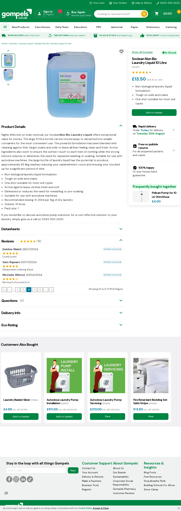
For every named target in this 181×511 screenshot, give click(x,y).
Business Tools (90, 485)
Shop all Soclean (142, 52)
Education (80, 27)
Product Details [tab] (13, 126)
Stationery (153, 27)
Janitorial (116, 27)
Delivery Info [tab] (10, 313)
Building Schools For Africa (159, 485)
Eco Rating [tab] (9, 325)
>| (51, 289)
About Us (118, 468)
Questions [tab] (9, 300)
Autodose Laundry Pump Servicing (106, 401)
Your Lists (96, 2)
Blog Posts (150, 472)
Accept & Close (101, 508)
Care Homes (42, 27)
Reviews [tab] (7, 241)
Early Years (62, 27)
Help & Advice (142, 2)
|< (4, 289)
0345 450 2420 (168, 2)
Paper (134, 27)
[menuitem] (5, 27)
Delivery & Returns (92, 476)
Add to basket (154, 112)
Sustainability (121, 476)
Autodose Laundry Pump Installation (62, 401)
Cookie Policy (85, 508)
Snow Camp (151, 489)
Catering (171, 27)
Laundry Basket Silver (20, 399)
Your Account (90, 472)
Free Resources (153, 476)
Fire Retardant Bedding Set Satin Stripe (150, 401)
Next (73, 470)
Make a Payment (91, 481)
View (107, 416)
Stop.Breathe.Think (155, 481)
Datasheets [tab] (10, 229)
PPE (98, 27)
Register (86, 489)
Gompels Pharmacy (124, 488)
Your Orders (118, 2)
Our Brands (119, 472)
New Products (21, 27)
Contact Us (88, 468)
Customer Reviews (124, 493)
